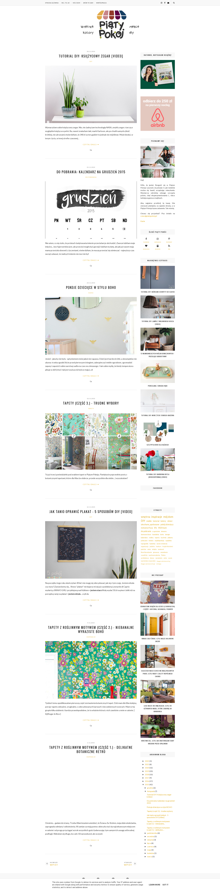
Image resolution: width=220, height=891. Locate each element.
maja (149, 850)
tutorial (156, 521)
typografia (144, 544)
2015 (147, 784)
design (167, 534)
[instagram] (160, 3)
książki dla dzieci (167, 546)
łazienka (152, 544)
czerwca (150, 846)
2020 (147, 768)
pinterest (169, 242)
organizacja (144, 546)
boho (91, 293)
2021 (147, 764)
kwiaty (151, 540)
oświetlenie (164, 552)
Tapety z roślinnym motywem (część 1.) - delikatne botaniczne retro (91, 749)
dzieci (169, 521)
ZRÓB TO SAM (88, 3)
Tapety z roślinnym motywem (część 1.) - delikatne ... (158, 829)
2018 (147, 774)
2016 (147, 781)
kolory (163, 521)
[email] (167, 3)
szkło (165, 558)
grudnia (150, 788)
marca (149, 856)
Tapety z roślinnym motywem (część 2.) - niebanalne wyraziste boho (91, 629)
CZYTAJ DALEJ (90, 144)
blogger (157, 249)
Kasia (142, 221)
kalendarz (144, 538)
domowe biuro (146, 534)
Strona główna (52, 3)
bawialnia (155, 534)
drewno (164, 531)
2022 (147, 761)
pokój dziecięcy (167, 524)
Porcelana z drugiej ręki (157, 386)
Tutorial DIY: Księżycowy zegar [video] (91, 56)
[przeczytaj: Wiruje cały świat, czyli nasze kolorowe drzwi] (157, 635)
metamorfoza (147, 528)
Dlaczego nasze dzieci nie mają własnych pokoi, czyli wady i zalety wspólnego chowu (157, 673)
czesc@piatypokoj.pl (148, 216)
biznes (152, 558)
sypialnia (168, 540)
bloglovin (146, 249)
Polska (163, 555)
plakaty (170, 538)
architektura (145, 558)
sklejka (154, 549)
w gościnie (156, 531)
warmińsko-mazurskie (148, 561)
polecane (144, 540)
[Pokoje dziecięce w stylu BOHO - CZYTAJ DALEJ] (91, 354)
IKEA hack (162, 528)
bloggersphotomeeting (163, 561)
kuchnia (163, 538)
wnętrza (145, 516)
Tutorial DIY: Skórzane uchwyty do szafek (158, 292)
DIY (91, 61)
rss (169, 249)
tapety (91, 408)
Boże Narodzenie (146, 552)
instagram (157, 242)
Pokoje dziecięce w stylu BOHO (91, 287)
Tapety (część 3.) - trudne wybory (91, 403)
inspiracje (91, 637)
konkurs (158, 546)
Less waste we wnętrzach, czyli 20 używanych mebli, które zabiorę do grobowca (158, 709)
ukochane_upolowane (150, 524)
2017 (147, 778)
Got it (165, 885)
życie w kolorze (162, 544)
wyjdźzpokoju (159, 540)
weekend (161, 549)
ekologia (158, 564)
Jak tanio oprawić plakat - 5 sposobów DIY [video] (91, 511)
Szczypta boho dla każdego (158, 444)
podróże (143, 549)
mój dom (168, 516)
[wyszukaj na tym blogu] (174, 3)
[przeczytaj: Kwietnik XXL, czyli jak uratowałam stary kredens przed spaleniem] (157, 737)
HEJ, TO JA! (66, 3)
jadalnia (152, 546)
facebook (146, 242)
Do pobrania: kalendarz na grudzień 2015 (91, 171)
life (155, 528)
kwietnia (150, 853)
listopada (151, 791)
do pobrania (90, 177)
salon (149, 549)
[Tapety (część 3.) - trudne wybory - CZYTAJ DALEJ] (91, 469)
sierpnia (150, 840)
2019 (147, 771)
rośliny (151, 538)
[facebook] (164, 3)
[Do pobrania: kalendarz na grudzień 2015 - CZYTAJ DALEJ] (91, 238)
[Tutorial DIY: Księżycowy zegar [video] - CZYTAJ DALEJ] (91, 122)
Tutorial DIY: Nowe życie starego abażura (157, 415)
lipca (149, 843)
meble (149, 521)
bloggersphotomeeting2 (148, 564)
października (152, 833)
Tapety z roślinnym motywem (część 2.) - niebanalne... (158, 822)
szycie (170, 558)
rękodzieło (158, 558)
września (150, 836)
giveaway (156, 552)
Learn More (154, 885)
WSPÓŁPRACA (101, 3)
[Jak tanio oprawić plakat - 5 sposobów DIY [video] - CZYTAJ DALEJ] (91, 578)
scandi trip (144, 555)
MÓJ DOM (76, 3)
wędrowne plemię (154, 555)
